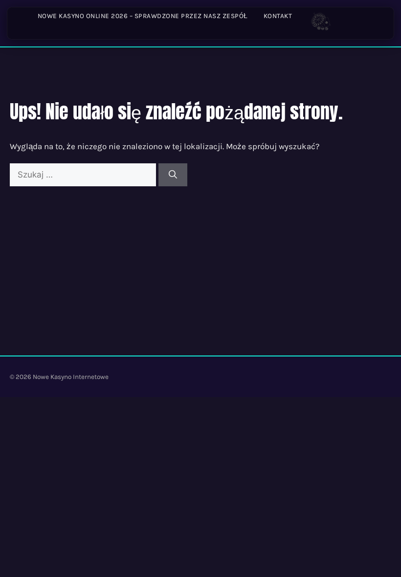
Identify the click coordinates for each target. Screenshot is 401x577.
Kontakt (278, 16)
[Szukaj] (172, 175)
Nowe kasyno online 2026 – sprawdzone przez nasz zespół (143, 16)
